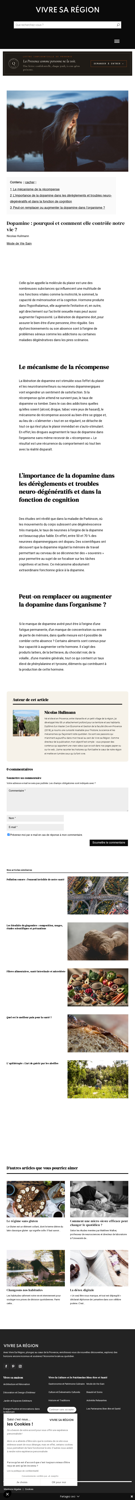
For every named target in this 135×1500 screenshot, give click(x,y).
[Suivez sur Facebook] (6, 1366)
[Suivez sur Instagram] (20, 1366)
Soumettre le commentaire (108, 842)
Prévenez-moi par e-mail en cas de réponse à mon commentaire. (46, 835)
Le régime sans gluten (22, 1221)
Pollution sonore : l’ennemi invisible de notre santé (35, 879)
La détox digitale (82, 1290)
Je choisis (22, 1482)
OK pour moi (59, 1482)
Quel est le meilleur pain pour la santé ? (29, 1017)
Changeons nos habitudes (25, 1290)
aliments (74, 641)
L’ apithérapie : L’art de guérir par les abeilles (33, 1063)
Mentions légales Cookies (18, 1489)
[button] (7, 1494)
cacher (30, 182)
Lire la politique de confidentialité (23, 1471)
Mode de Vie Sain (19, 243)
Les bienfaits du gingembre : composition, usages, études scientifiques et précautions (35, 927)
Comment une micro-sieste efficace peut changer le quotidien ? (99, 1223)
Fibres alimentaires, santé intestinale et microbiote (36, 971)
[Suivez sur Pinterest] (13, 1366)
